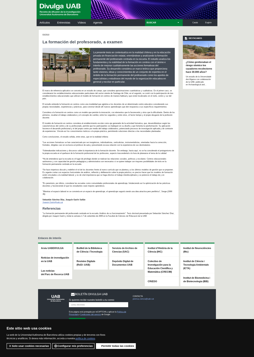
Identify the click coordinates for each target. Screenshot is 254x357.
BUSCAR (151, 22)
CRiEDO (152, 281)
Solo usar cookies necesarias (30, 346)
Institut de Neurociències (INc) (197, 250)
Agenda (97, 22)
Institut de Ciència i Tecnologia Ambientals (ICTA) (196, 265)
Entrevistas (63, 22)
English (208, 22)
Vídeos (82, 22)
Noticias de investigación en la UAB (55, 259)
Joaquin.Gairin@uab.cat (52, 202)
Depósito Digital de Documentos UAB (122, 263)
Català (195, 22)
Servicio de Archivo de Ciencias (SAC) (124, 250)
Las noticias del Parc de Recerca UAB (55, 273)
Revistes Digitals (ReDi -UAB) (86, 263)
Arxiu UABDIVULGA (52, 248)
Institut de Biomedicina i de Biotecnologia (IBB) (196, 280)
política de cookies (85, 338)
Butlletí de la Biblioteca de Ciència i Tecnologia (89, 250)
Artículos (45, 22)
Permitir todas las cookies (117, 346)
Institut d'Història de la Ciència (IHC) (160, 250)
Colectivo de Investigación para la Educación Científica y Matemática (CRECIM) (160, 266)
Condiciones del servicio (90, 314)
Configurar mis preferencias (75, 346)
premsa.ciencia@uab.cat (143, 299)
